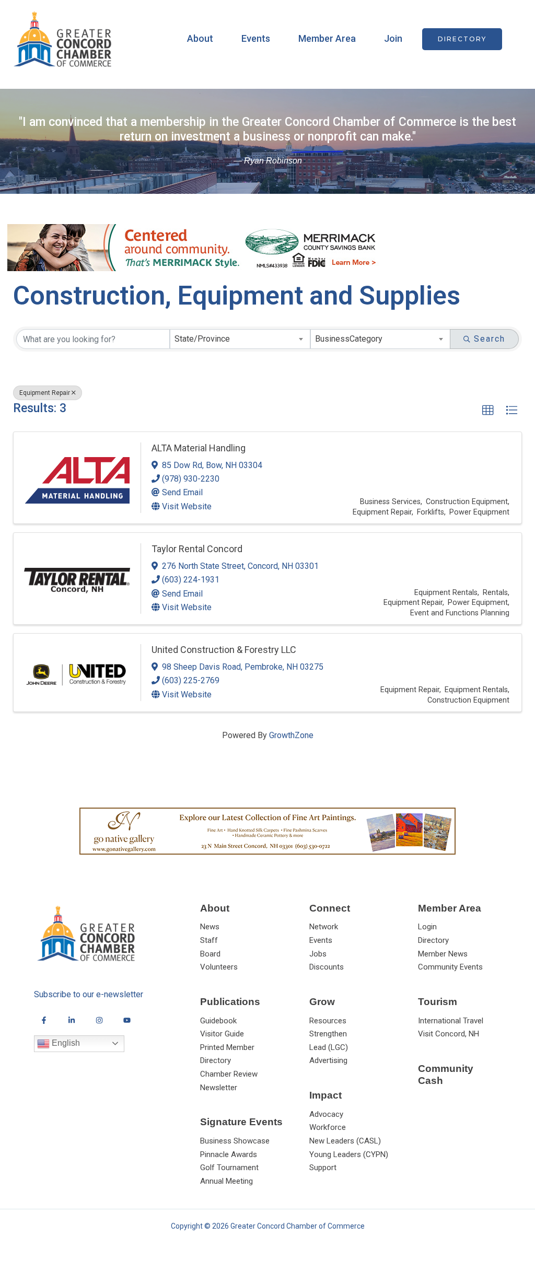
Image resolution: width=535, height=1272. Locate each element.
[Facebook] (44, 1020)
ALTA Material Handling (199, 447)
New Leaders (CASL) (345, 1141)
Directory (433, 940)
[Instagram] (99, 1020)
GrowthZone (291, 735)
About (200, 38)
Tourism (437, 1001)
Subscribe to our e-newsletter (88, 994)
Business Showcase (235, 1141)
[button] (462, 39)
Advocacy (326, 1114)
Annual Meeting (226, 1181)
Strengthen (328, 1033)
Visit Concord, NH (448, 1033)
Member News (443, 954)
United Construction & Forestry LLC (224, 649)
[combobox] (240, 339)
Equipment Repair (44, 392)
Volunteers (219, 967)
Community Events (450, 967)
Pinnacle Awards (228, 1154)
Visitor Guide (222, 1033)
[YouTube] (127, 1020)
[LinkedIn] (72, 1020)
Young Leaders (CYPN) (348, 1154)
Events (255, 38)
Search (489, 339)
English (65, 1042)
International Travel (450, 1020)
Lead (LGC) (328, 1047)
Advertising (328, 1060)
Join (393, 38)
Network (323, 926)
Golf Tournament (229, 1167)
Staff (209, 940)
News (209, 926)
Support (322, 1167)
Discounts (326, 967)
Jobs (318, 954)
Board (210, 954)
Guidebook (218, 1020)
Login (427, 926)
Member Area (327, 38)
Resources (327, 1020)
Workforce (327, 1127)
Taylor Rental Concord (197, 548)
